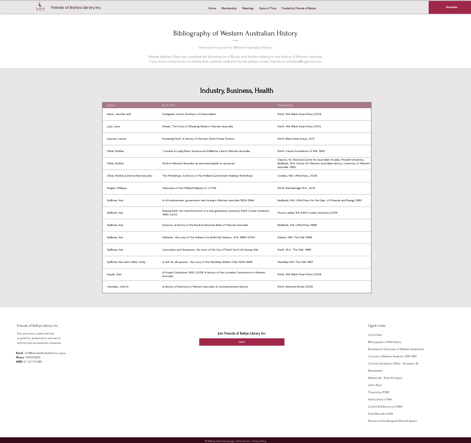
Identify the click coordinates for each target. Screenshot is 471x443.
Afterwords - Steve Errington (385, 378)
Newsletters (375, 370)
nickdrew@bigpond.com (304, 61)
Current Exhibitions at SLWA (385, 406)
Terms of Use (243, 441)
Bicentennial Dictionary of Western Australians (396, 349)
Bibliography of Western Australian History (235, 33)
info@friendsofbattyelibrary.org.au (45, 353)
